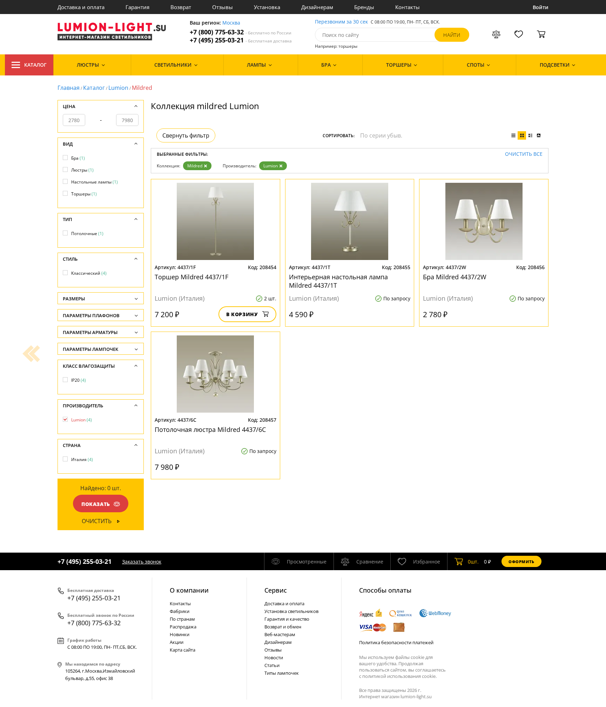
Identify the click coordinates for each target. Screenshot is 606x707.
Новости (273, 657)
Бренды (364, 7)
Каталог (35, 64)
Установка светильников (291, 611)
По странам (182, 619)
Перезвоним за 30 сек (341, 22)
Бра (78, 158)
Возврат (180, 7)
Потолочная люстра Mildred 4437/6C (210, 429)
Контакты (407, 7)
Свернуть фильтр (185, 135)
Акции (176, 642)
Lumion (118, 88)
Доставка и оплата (81, 7)
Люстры (82, 170)
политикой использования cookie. (399, 676)
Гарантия (137, 7)
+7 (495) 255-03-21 (241, 40)
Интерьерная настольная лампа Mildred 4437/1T (338, 281)
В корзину (242, 314)
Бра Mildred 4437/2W (454, 277)
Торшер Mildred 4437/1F (191, 277)
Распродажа (183, 626)
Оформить (521, 561)
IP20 (78, 380)
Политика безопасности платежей (396, 642)
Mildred (194, 166)
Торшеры (84, 194)
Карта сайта (182, 650)
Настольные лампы (94, 182)
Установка (267, 7)
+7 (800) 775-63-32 (240, 32)
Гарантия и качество (286, 619)
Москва (231, 23)
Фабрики (179, 611)
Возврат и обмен (282, 626)
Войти (540, 7)
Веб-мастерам (279, 634)
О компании (189, 590)
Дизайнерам (317, 7)
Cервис (275, 590)
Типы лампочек (281, 673)
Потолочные (87, 233)
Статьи (272, 665)
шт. (473, 561)
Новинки (179, 634)
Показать (95, 504)
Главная (69, 88)
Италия (82, 459)
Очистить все (524, 154)
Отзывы (222, 7)
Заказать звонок (141, 561)
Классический (89, 273)
